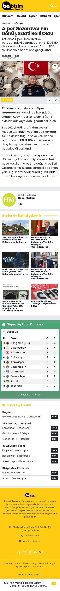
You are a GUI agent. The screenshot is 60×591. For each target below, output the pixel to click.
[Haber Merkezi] (9, 199)
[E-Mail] (20, 204)
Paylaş (8, 99)
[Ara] (51, 6)
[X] (25, 552)
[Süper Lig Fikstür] (56, 405)
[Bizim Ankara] (12, 6)
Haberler (6, 23)
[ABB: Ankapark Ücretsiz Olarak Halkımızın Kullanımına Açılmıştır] (15, 227)
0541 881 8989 (32, 535)
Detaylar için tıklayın (30, 394)
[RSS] (40, 552)
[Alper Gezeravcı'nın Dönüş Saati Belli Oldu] (30, 79)
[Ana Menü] (55, 6)
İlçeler (33, 16)
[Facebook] (19, 552)
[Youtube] (35, 552)
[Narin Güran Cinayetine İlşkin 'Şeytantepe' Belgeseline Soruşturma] (15, 259)
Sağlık (52, 563)
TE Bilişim (37, 574)
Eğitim (19, 566)
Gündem (7, 16)
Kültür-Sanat (37, 566)
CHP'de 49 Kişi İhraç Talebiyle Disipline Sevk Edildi (43, 303)
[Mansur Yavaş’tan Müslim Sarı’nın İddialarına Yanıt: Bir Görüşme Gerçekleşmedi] (44, 227)
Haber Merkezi (26, 198)
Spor (57, 16)
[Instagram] (30, 552)
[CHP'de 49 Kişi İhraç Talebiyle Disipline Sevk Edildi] (44, 291)
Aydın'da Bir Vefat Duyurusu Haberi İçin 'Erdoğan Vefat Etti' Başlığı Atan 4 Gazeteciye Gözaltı (13, 306)
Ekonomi (45, 16)
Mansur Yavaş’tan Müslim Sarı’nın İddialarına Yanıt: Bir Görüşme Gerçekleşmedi (42, 242)
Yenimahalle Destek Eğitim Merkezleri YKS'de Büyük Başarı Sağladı (27, 586)
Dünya (34, 563)
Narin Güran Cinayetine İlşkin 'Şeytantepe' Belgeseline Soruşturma (15, 272)
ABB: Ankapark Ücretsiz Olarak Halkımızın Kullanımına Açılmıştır (14, 240)
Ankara (21, 16)
